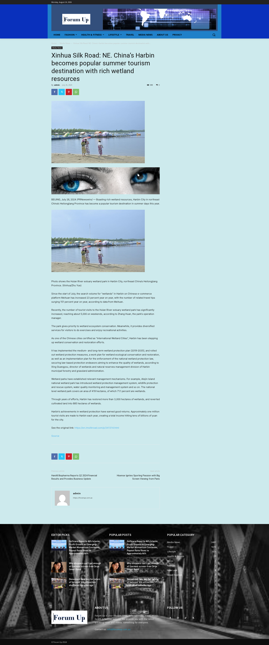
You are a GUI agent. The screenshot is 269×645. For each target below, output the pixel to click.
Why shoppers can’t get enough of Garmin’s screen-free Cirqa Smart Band (85, 566)
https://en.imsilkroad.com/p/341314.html (97, 427)
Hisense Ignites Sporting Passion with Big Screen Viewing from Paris (138, 477)
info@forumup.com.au (119, 629)
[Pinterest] (69, 92)
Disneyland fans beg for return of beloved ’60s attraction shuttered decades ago (84, 582)
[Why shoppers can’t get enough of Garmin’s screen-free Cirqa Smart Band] (58, 567)
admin (57, 85)
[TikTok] (185, 618)
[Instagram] (178, 618)
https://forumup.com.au (82, 498)
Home (54, 43)
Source (55, 435)
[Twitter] (62, 92)
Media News (65, 43)
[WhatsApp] (76, 92)
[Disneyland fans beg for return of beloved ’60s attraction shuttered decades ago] (58, 583)
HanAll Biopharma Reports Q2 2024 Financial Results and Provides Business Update (74, 477)
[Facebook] (54, 92)
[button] (214, 35)
